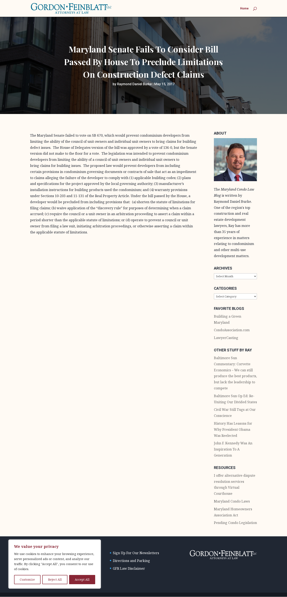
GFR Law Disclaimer (129, 568)
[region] (54, 564)
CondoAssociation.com (232, 330)
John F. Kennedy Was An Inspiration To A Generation (233, 449)
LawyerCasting (226, 337)
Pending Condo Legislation (235, 522)
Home (244, 8)
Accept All (82, 579)
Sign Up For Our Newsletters (136, 553)
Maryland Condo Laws (232, 501)
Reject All (55, 579)
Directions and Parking (131, 560)
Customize (27, 579)
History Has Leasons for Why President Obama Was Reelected (233, 429)
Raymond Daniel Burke (134, 84)
